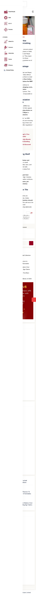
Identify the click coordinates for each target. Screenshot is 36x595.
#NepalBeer (26, 218)
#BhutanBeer (26, 215)
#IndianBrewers (26, 217)
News (23, 37)
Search (32, 243)
